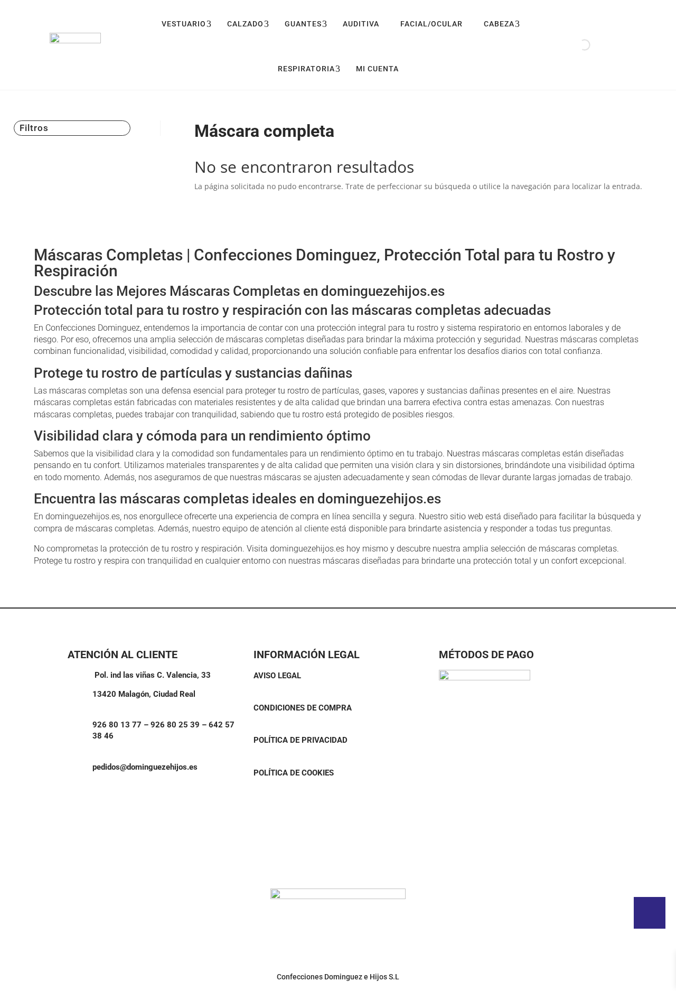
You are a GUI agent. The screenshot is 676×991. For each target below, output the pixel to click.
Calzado (245, 24)
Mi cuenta (377, 68)
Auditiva (361, 24)
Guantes (303, 24)
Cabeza (499, 24)
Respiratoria (306, 68)
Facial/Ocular (431, 24)
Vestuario (184, 24)
